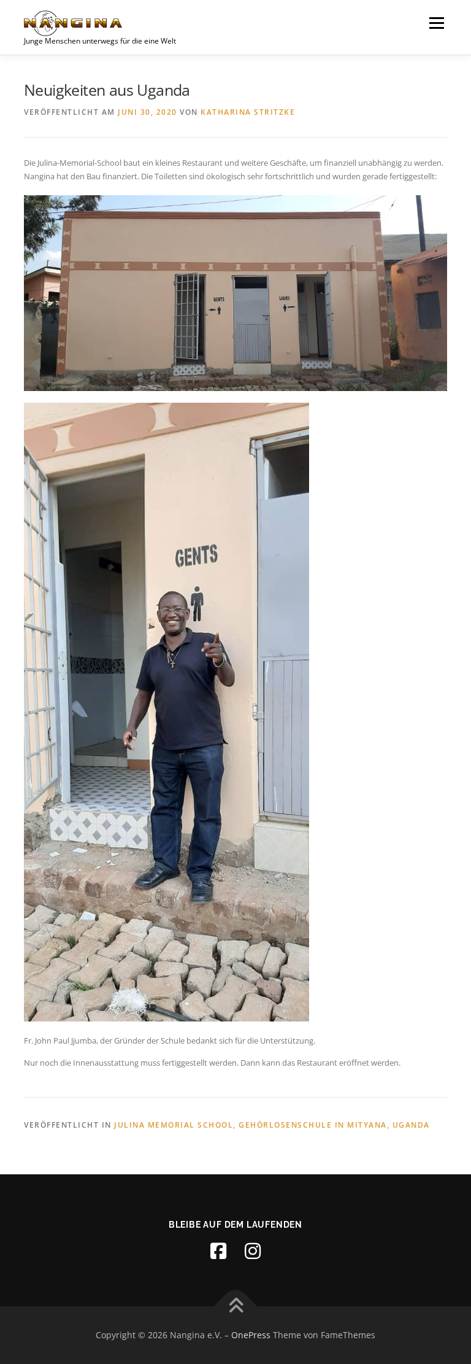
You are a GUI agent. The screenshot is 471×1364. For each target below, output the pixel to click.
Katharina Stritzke (248, 112)
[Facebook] (218, 1251)
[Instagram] (252, 1251)
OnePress (250, 1335)
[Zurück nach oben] (236, 1306)
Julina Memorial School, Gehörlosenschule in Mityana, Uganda (272, 1125)
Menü (436, 22)
